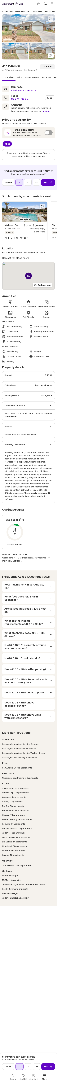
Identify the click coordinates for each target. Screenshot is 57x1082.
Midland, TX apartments (13, 850)
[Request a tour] (52, 4)
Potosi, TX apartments (13, 801)
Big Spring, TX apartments (14, 842)
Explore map (44, 285)
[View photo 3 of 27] (42, 51)
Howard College (10, 893)
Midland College (10, 875)
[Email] (39, 4)
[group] (24, 212)
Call (52, 98)
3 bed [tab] (7, 144)
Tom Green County (23, 11)
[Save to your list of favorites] (50, 19)
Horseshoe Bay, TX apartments (17, 828)
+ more (45, 111)
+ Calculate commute (23, 90)
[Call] (45, 4)
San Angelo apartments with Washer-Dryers (23, 753)
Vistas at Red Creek (15, 225)
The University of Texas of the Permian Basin (23, 884)
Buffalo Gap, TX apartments (15, 792)
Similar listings (32, 77)
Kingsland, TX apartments (14, 846)
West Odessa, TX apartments (16, 837)
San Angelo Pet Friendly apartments (19, 757)
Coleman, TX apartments (14, 797)
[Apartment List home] (12, 3)
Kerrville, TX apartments (13, 824)
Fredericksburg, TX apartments (17, 819)
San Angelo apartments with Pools (19, 748)
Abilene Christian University (15, 898)
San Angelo (37, 11)
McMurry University (11, 880)
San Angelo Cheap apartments (17, 768)
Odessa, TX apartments (13, 815)
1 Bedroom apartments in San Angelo (20, 778)
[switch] (28, 132)
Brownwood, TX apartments (15, 810)
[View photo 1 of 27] (28, 28)
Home (4, 11)
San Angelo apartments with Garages (20, 744)
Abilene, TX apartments (13, 833)
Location (46, 77)
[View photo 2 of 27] (15, 51)
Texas (11, 11)
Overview (9, 77)
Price (19, 77)
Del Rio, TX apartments (13, 806)
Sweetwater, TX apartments (15, 788)
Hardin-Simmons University (15, 889)
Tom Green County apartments (17, 865)
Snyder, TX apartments (13, 855)
